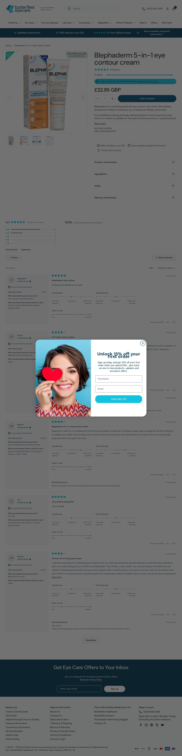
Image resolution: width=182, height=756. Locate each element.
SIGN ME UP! (119, 399)
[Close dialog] (142, 343)
